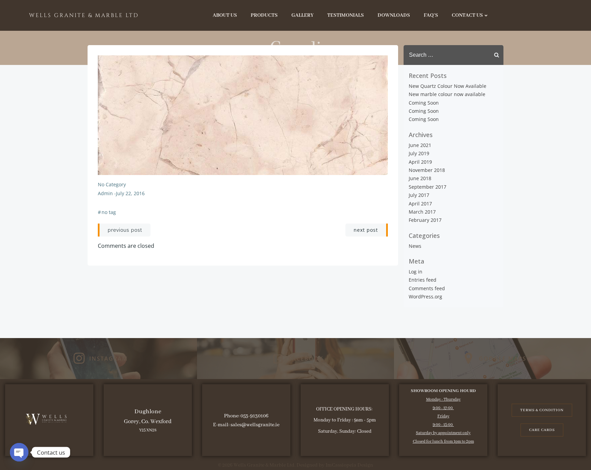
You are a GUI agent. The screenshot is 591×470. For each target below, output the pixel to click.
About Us (225, 15)
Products (264, 15)
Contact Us (467, 15)
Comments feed (427, 288)
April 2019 (420, 162)
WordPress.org (425, 296)
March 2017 (422, 212)
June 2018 (420, 178)
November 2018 (427, 170)
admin (105, 193)
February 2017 (425, 220)
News (415, 246)
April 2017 (420, 203)
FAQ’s (431, 15)
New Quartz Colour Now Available (447, 86)
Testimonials (345, 15)
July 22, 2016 (130, 193)
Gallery (302, 15)
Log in (415, 271)
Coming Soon (424, 102)
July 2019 (419, 153)
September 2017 (427, 187)
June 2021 (420, 145)
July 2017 (419, 195)
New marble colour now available (447, 94)
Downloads (394, 15)
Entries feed (422, 280)
